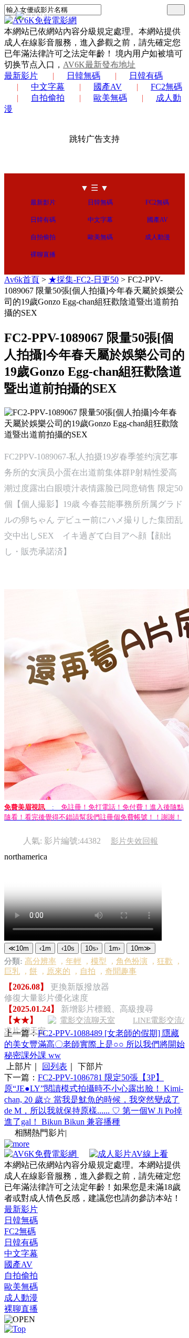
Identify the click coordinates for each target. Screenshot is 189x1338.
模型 (99, 961)
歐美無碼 (110, 97)
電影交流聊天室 (87, 1020)
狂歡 (165, 961)
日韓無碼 (83, 75)
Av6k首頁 (21, 279)
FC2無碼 (166, 86)
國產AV (107, 86)
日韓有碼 (146, 75)
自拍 (88, 971)
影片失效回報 (134, 841)
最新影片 (21, 75)
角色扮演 (132, 961)
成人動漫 (157, 237)
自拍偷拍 (48, 97)
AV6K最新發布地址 (99, 64)
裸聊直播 (43, 254)
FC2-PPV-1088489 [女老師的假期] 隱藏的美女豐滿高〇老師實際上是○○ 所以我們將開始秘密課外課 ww (94, 1044)
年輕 (73, 961)
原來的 (58, 971)
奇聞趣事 (120, 971)
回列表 (54, 1066)
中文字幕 (48, 86)
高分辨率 (40, 961)
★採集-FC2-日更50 (83, 279)
